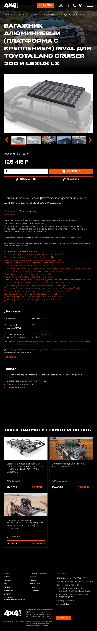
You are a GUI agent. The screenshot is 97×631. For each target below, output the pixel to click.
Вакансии (8, 590)
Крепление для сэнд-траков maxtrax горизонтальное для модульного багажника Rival (47, 269)
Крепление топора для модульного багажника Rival (30, 266)
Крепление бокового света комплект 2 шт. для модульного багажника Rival (41, 288)
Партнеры (34, 590)
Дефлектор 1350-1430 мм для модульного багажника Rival (33, 297)
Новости (8, 580)
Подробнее (10, 357)
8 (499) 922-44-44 (79, 578)
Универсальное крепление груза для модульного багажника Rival (37, 291)
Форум (7, 577)
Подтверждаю (63, 617)
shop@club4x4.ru (64, 604)
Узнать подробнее (38, 621)
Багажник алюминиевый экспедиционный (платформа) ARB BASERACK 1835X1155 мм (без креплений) (25, 524)
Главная (8, 15)
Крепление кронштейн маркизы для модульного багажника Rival (36, 271)
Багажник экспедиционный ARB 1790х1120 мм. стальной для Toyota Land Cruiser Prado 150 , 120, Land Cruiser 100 (25, 468)
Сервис (33, 577)
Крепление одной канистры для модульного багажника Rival (34, 263)
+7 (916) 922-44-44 (83, 581)
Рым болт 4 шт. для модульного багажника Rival (28, 277)
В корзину (38, 487)
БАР (5, 584)
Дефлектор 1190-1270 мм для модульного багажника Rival (33, 300)
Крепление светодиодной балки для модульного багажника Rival (36, 285)
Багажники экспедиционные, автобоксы (65, 15)
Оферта (7, 594)
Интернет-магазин (28, 15)
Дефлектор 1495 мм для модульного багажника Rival (30, 294)
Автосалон (35, 584)
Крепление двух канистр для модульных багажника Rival (32, 260)
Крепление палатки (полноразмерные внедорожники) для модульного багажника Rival (47, 280)
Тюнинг (33, 580)
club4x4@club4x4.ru (65, 601)
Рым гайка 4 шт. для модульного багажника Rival (28, 274)
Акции (32, 587)
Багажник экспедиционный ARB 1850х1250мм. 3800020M (68, 465)
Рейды (7, 587)
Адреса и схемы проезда (67, 585)
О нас (6, 573)
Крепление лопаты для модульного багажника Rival (30, 257)
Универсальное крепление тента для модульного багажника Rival (37, 283)
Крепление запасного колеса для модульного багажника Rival (35, 254)
